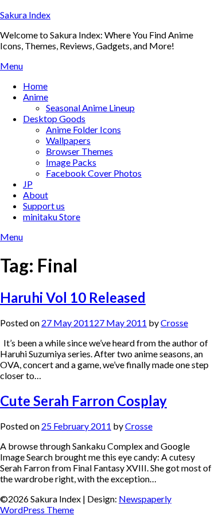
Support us (44, 205)
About (35, 194)
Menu (11, 65)
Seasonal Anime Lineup (90, 107)
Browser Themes (79, 151)
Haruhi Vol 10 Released (73, 297)
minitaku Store (51, 216)
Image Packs (71, 162)
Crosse (174, 322)
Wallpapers (68, 140)
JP (28, 183)
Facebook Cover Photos (94, 172)
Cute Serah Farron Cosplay (83, 400)
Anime (35, 96)
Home (35, 85)
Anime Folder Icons (83, 129)
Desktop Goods (54, 118)
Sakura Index (25, 14)
